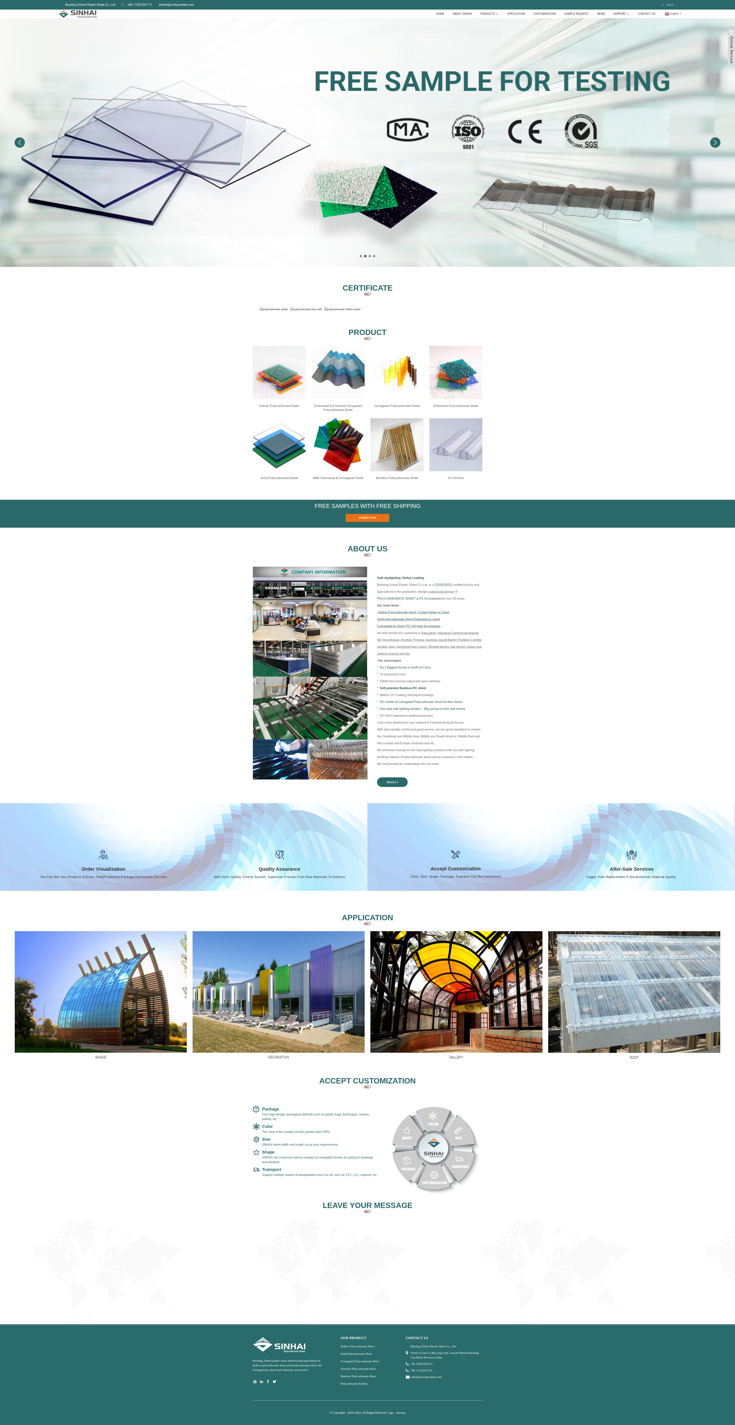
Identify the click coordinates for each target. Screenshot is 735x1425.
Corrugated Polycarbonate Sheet (397, 406)
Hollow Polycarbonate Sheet (279, 406)
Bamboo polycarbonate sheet (397, 478)
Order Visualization (103, 869)
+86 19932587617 (422, 1363)
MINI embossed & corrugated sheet (338, 478)
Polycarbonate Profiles (354, 1383)
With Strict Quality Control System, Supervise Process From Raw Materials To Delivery (279, 877)
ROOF (127, 1057)
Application (516, 13)
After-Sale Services (632, 869)
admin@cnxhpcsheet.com (176, 5)
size (266, 1139)
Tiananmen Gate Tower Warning (482, 1057)
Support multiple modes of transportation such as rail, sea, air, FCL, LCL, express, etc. (320, 1174)
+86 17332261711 (139, 5)
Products (487, 13)
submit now (367, 517)
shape (268, 1152)
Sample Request (576, 13)
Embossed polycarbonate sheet (455, 406)
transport (271, 1169)
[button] (20, 142)
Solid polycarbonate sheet (279, 478)
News (601, 13)
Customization (544, 13)
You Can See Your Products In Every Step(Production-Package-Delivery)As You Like (103, 877)
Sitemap (401, 1412)
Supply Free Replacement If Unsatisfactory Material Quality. (631, 877)
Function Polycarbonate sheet (358, 1368)
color (267, 1126)
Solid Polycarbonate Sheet (356, 1353)
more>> (392, 782)
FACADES (660, 1057)
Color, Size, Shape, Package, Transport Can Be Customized (456, 876)
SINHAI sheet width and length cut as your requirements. (300, 1144)
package (270, 1109)
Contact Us (646, 13)
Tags (391, 1412)
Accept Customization (456, 868)
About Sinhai (462, 13)
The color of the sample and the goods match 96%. (296, 1131)
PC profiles (456, 478)
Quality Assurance (279, 869)
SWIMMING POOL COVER (305, 1057)
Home (440, 13)
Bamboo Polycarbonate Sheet (358, 1376)
